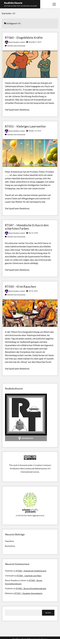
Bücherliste (10, 546)
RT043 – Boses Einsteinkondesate (31, 588)
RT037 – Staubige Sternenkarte (28, 593)
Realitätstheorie (13, 3)
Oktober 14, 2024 (34, 131)
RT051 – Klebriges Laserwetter (25, 126)
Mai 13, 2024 (33, 233)
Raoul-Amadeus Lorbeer (17, 42)
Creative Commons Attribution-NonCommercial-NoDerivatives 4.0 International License (30, 468)
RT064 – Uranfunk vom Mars (29, 575)
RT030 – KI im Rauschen (20, 286)
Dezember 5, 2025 (34, 42)
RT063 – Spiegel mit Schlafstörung (31, 571)
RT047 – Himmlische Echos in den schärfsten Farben (27, 226)
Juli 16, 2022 (33, 291)
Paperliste (9, 541)
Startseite (6, 13)
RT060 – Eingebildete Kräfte (24, 37)
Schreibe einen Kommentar (16, 46)
